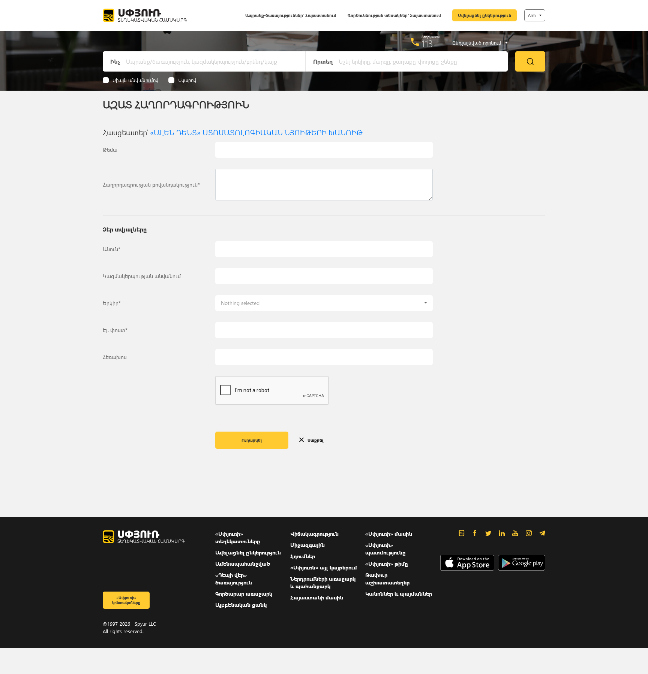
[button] (324, 303)
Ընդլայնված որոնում (476, 43)
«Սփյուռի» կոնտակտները (126, 600)
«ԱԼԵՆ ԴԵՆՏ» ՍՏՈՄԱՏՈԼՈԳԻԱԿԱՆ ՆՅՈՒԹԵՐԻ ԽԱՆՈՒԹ (256, 132)
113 (427, 43)
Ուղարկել (252, 440)
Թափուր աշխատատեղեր (387, 578)
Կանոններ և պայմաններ (398, 593)
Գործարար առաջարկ (243, 593)
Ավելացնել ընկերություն (484, 15)
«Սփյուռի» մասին (388, 533)
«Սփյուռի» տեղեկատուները (237, 537)
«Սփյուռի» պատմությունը (385, 548)
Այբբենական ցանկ (241, 604)
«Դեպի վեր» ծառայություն (233, 578)
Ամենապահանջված (242, 563)
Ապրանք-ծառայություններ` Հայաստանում (290, 15)
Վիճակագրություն (314, 533)
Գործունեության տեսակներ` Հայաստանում (394, 15)
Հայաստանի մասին (316, 597)
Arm (532, 15)
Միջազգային (307, 544)
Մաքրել (316, 440)
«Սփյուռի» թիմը (386, 563)
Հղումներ (302, 556)
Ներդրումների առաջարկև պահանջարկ (323, 582)
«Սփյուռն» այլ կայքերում (323, 567)
